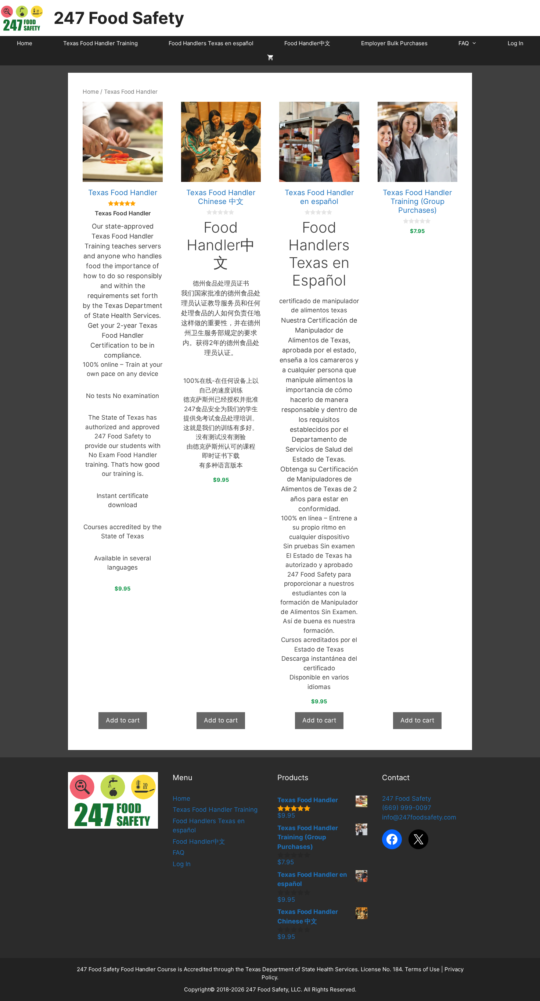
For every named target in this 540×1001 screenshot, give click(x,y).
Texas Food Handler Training (100, 43)
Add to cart (123, 720)
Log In (515, 43)
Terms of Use (422, 969)
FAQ (463, 43)
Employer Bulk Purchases (394, 43)
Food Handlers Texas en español (211, 43)
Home (24, 43)
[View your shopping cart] (270, 58)
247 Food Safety (119, 18)
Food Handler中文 (307, 43)
